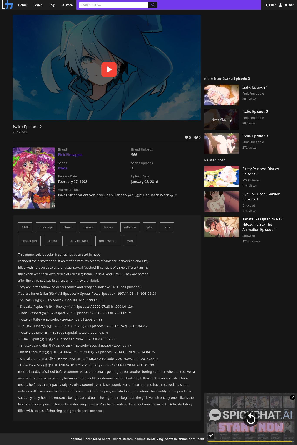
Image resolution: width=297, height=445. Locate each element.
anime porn (187, 439)
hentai (202, 439)
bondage (46, 227)
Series (38, 5)
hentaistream (123, 439)
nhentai (76, 439)
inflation (130, 227)
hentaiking (155, 439)
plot (150, 227)
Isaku (62, 168)
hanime (139, 439)
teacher (53, 241)
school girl (29, 241)
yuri (130, 241)
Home (22, 5)
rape (167, 227)
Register (288, 5)
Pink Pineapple (70, 154)
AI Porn (67, 5)
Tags (52, 5)
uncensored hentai (97, 439)
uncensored (108, 241)
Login (272, 5)
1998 (25, 227)
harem (88, 227)
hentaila (171, 439)
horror (108, 227)
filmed (68, 227)
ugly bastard (79, 241)
